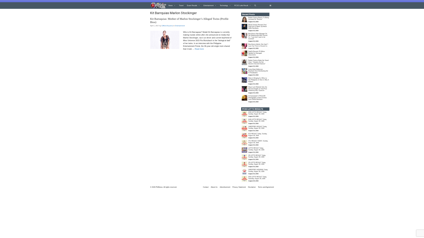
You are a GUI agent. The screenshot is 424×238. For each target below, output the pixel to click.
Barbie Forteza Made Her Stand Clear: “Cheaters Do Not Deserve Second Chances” (258, 62)
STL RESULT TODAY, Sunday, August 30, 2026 (258, 141)
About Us (214, 187)
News (170, 5)
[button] (255, 5)
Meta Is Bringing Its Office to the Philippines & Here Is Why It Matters (258, 79)
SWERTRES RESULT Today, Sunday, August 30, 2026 (257, 127)
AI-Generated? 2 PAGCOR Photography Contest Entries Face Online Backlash (257, 97)
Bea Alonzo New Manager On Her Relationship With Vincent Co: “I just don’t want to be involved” (257, 36)
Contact (206, 187)
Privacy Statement (239, 187)
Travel (181, 5)
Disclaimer (252, 187)
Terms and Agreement (266, 187)
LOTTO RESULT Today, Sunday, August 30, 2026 (256, 149)
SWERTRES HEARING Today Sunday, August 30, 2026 (258, 170)
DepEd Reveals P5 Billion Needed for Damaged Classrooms (256, 53)
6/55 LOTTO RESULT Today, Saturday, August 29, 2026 (257, 177)
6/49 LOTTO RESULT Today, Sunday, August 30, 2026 (257, 120)
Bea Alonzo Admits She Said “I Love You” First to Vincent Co (258, 45)
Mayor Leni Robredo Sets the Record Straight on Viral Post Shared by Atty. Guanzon (257, 88)
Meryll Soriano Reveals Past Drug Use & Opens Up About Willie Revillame (257, 26)
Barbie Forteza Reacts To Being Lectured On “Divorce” (258, 18)
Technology (224, 5)
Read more (199, 49)
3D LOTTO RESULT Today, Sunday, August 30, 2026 (257, 156)
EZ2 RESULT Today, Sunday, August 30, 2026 (257, 134)
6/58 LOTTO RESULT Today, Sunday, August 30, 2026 (257, 113)
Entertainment (208, 5)
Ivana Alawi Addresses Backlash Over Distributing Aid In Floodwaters (258, 70)
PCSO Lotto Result (241, 5)
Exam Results (192, 5)
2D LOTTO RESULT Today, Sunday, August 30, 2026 (257, 163)
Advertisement (225, 187)
